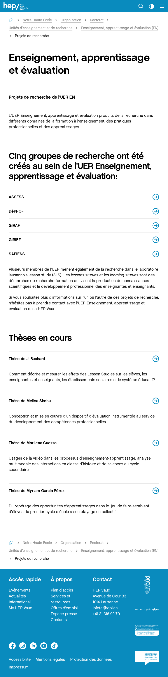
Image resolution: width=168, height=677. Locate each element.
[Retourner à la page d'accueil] (11, 20)
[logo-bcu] (147, 660)
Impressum (19, 667)
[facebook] (12, 645)
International (19, 602)
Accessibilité (19, 659)
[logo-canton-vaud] (147, 586)
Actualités (17, 596)
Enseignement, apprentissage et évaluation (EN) (119, 28)
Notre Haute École (37, 20)
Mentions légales (50, 659)
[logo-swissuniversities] (147, 611)
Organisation (71, 20)
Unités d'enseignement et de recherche (40, 28)
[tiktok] (54, 645)
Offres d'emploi (64, 608)
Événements (19, 590)
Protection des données (91, 659)
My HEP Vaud (20, 608)
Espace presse (64, 613)
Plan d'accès (62, 590)
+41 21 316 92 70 (106, 613)
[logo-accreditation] (147, 632)
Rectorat (96, 20)
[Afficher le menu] (161, 6)
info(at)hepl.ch (105, 608)
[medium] (43, 645)
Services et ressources (60, 599)
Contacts (58, 619)
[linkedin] (33, 645)
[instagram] (22, 645)
